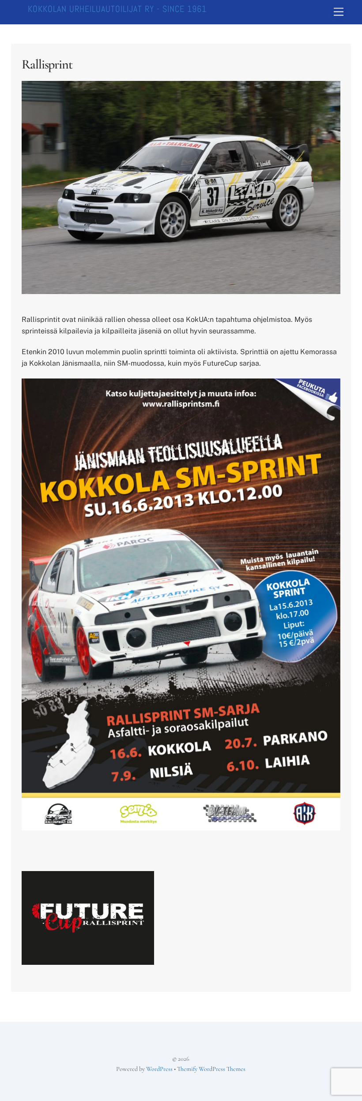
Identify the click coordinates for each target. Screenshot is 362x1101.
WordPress (159, 1069)
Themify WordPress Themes (211, 1069)
